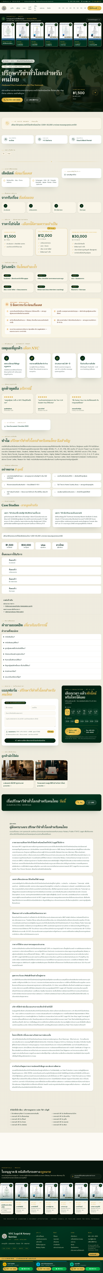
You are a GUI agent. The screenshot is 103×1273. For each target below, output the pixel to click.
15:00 (86, 721)
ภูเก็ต (12, 8)
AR (85, 8)
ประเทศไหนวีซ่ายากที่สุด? (13, 677)
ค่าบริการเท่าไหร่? (10, 671)
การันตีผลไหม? (10, 637)
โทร (81, 802)
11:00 (72, 721)
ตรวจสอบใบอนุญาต (93, 19)
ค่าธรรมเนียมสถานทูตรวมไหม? (15, 654)
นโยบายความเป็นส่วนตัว (77, 1250)
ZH (63, 8)
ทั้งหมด (56, 1236)
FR (74, 8)
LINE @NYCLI (33, 100)
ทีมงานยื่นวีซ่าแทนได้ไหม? (13, 660)
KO (70, 8)
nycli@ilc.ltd (86, 1)
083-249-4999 (74, 1)
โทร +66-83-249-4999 (90, 731)
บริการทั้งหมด (40, 1236)
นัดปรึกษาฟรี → (94, 1254)
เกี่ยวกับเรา (35, 8)
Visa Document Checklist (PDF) (18, 426)
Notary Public (40, 1247)
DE (78, 8)
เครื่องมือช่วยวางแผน (77, 1239)
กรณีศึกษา (29, 8)
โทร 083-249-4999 (13, 100)
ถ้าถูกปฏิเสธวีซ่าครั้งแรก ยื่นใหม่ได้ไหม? (17, 665)
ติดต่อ (49, 8)
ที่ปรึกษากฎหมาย (40, 1244)
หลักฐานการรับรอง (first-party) (14, 612)
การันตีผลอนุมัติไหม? (12, 643)
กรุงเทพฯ (56, 1239)
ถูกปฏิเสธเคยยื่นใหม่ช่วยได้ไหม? (15, 648)
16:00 (91, 721)
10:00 (67, 721)
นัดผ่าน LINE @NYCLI (73, 731)
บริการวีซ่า (39, 1242)
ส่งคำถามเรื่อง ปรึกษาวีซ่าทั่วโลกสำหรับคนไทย (31, 740)
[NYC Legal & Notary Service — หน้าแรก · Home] (4, 8)
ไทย (56, 8)
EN (59, 8)
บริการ (18, 8)
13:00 (77, 721)
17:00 (96, 721)
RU (81, 8)
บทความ (42, 8)
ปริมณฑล (56, 1242)
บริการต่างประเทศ (59, 1247)
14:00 (82, 721)
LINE (92, 802)
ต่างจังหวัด (57, 1244)
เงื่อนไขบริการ (74, 1247)
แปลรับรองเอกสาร (41, 1239)
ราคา (24, 8)
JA (67, 8)
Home (7, 61)
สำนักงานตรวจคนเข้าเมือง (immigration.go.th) (18, 606)
